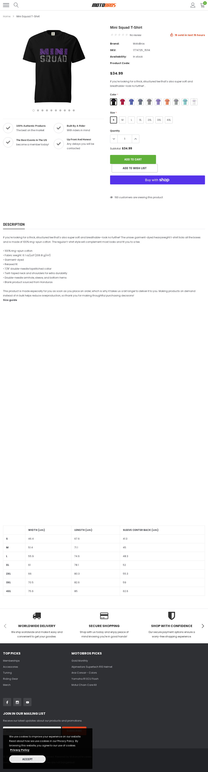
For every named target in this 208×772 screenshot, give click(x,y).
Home (6, 16)
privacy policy (19, 750)
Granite (176, 101)
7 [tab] (60, 110)
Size (113, 112)
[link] (7, 702)
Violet (158, 101)
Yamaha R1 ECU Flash (85, 679)
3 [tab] (42, 110)
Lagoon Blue (185, 101)
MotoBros (139, 43)
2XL (150, 120)
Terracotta (167, 101)
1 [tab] (33, 110)
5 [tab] (51, 110)
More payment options (157, 190)
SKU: (113, 50)
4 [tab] (47, 110)
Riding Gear (10, 679)
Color (114, 94)
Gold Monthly (80, 660)
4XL (169, 120)
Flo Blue (131, 101)
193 (116, 197)
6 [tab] (56, 110)
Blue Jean (140, 101)
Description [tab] (14, 224)
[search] (16, 5)
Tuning (7, 672)
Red (122, 101)
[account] (193, 5)
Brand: (114, 43)
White (194, 101)
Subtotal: (115, 148)
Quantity (115, 130)
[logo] (104, 5)
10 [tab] (74, 110)
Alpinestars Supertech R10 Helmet (92, 667)
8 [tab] (65, 110)
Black (113, 101)
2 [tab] (38, 110)
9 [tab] (69, 110)
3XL (159, 120)
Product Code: (120, 63)
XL (140, 120)
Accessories (10, 667)
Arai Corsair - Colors (84, 672)
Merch (7, 685)
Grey (149, 101)
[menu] (6, 5)
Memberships (11, 660)
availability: (118, 56)
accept (27, 759)
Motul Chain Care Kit (84, 685)
